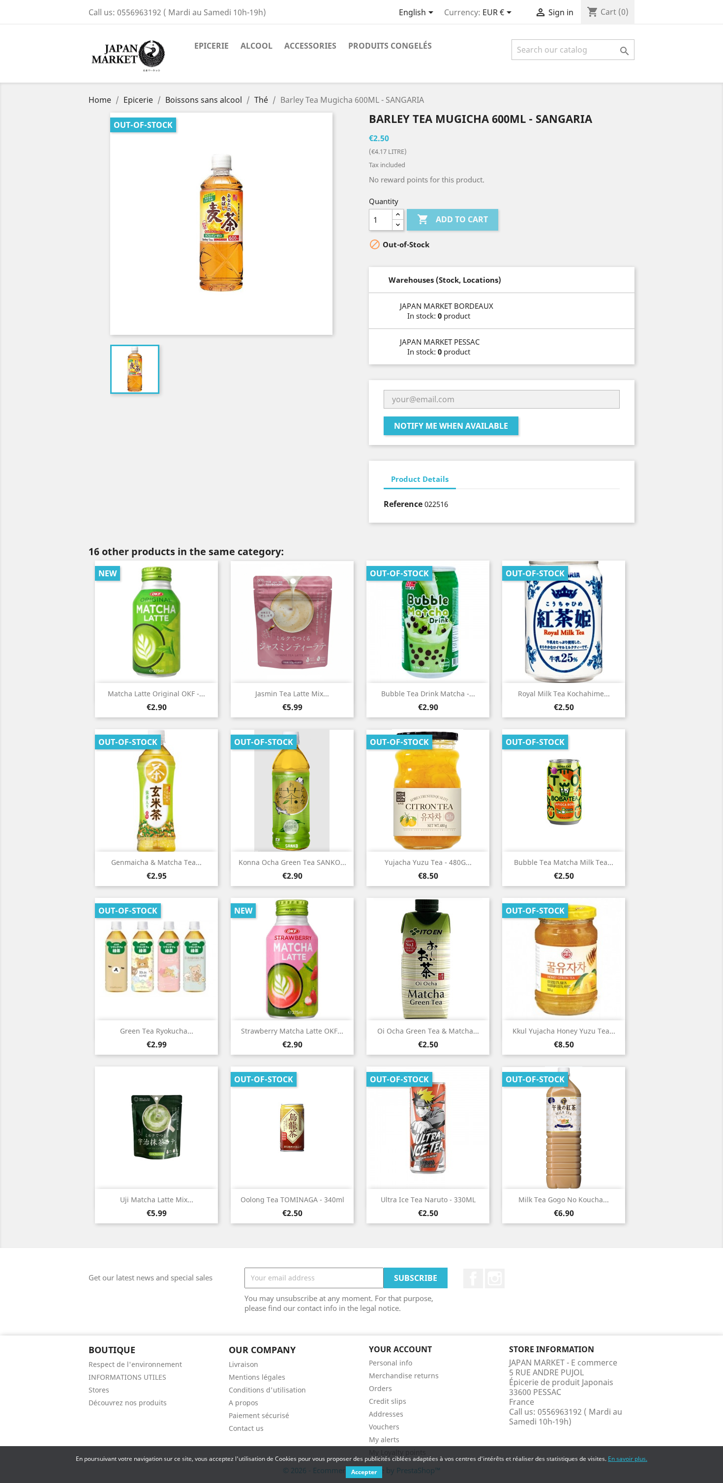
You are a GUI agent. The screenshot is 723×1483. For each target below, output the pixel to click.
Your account (400, 1349)
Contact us (246, 1428)
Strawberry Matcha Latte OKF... (292, 1031)
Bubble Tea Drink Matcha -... (428, 693)
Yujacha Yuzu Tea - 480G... (428, 862)
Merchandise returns (404, 1375)
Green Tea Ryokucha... (156, 1031)
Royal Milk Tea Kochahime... (564, 693)
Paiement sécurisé (259, 1415)
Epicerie (211, 45)
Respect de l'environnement (135, 1364)
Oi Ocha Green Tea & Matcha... (428, 1031)
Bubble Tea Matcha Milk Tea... (563, 862)
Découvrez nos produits (128, 1402)
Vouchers (384, 1426)
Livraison (243, 1364)
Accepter (364, 1472)
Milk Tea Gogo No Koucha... (563, 1199)
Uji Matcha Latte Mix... (156, 1199)
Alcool (256, 45)
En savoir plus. (627, 1458)
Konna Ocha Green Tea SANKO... (292, 862)
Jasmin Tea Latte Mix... (292, 693)
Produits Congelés (390, 45)
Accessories (310, 45)
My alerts (384, 1439)
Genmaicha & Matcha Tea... (156, 862)
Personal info (390, 1362)
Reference (403, 504)
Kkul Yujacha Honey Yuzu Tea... (563, 1031)
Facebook (473, 1278)
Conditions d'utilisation (267, 1389)
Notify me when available (451, 425)
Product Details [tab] (420, 479)
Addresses (386, 1414)
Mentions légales (257, 1377)
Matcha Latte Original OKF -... (156, 693)
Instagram (495, 1278)
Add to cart (452, 219)
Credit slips (387, 1401)
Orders (380, 1388)
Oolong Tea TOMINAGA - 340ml (292, 1199)
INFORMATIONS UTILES (127, 1377)
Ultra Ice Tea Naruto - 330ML (428, 1199)
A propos (243, 1402)
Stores (99, 1389)
